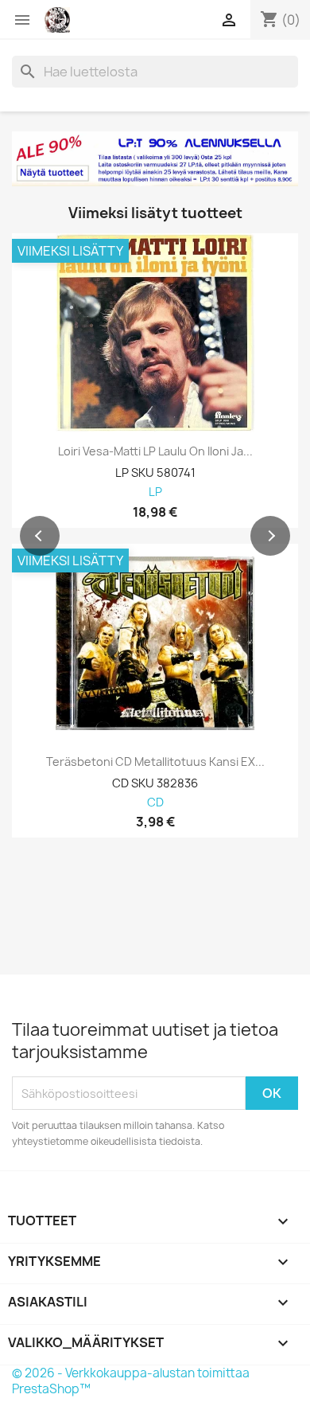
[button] (40, 536)
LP (155, 492)
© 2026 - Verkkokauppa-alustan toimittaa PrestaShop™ (131, 1381)
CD (155, 802)
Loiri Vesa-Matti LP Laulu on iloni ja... (155, 451)
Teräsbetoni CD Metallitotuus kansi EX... (155, 762)
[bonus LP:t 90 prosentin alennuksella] (155, 158)
